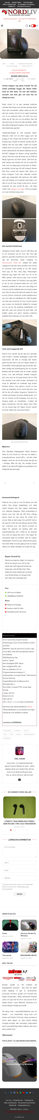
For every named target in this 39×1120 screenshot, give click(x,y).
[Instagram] (5, 1093)
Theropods (6, 955)
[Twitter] (11, 1093)
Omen (4, 933)
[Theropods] (10, 947)
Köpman (17, 730)
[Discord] (14, 1093)
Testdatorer (28, 2)
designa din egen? (18, 189)
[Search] (27, 26)
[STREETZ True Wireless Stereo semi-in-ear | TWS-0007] (19, 807)
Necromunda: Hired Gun (11, 263)
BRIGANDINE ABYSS (29, 955)
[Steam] (30, 1093)
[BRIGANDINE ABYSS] (29, 947)
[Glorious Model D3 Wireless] (29, 925)
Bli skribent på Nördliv (26, 4)
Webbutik (11, 6)
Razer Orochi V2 (29, 734)
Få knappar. (7, 730)
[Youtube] (23, 1093)
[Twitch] (33, 1093)
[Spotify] (20, 1093)
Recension (7, 738)
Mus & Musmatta (11, 66)
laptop (26, 730)
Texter (12, 64)
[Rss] (17, 1093)
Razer (30, 707)
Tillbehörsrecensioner (25, 64)
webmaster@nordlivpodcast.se (19, 1112)
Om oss (7, 2)
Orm (11, 734)
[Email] (27, 1093)
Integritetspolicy (24, 6)
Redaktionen (16, 2)
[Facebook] (8, 1093)
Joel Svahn (9, 79)
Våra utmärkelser (9, 4)
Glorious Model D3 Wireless (28, 934)
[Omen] (10, 925)
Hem (4, 64)
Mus (5, 734)
